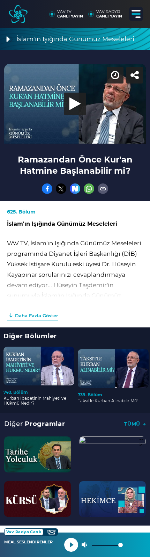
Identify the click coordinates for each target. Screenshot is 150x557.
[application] (75, 278)
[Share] (138, 11)
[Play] (75, 278)
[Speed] (119, 11)
